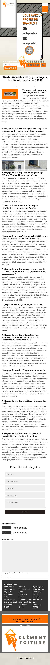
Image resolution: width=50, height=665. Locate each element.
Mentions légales (25, 621)
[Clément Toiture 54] (8, 4)
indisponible (30, 33)
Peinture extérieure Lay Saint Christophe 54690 (24, 592)
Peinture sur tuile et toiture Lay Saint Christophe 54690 (9, 592)
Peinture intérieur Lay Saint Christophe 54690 (38, 602)
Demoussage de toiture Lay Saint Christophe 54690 (25, 603)
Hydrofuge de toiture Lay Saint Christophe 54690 (39, 590)
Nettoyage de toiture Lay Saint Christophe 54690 (10, 603)
